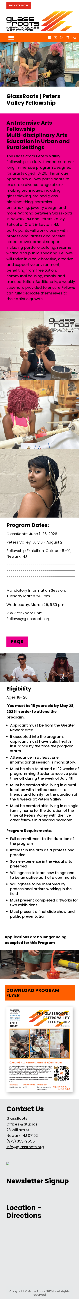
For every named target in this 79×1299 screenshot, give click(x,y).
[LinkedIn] (67, 37)
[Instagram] (61, 37)
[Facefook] (50, 37)
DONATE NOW (18, 5)
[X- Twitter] (56, 37)
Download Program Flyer (32, 992)
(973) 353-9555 (20, 1141)
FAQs (17, 642)
